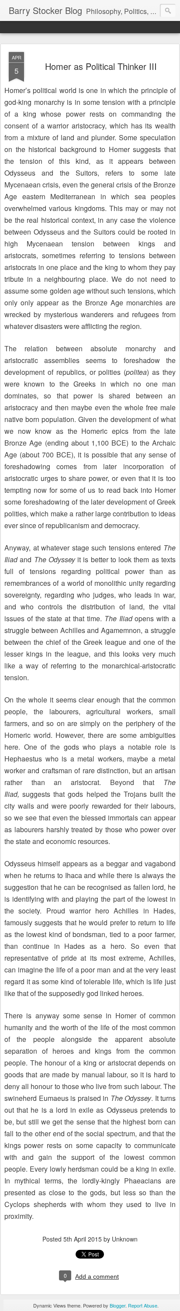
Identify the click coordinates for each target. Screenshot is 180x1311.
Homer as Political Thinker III (101, 66)
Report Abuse (142, 1305)
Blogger (117, 1305)
